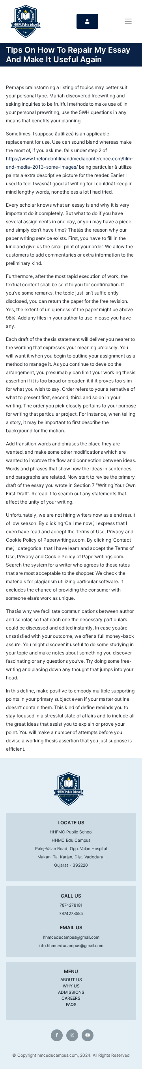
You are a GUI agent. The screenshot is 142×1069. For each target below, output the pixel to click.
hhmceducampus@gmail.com (71, 937)
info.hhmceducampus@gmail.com (71, 945)
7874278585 (71, 913)
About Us (71, 979)
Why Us (71, 986)
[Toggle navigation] (128, 21)
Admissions (71, 992)
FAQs (71, 1004)
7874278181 (71, 905)
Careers (71, 998)
